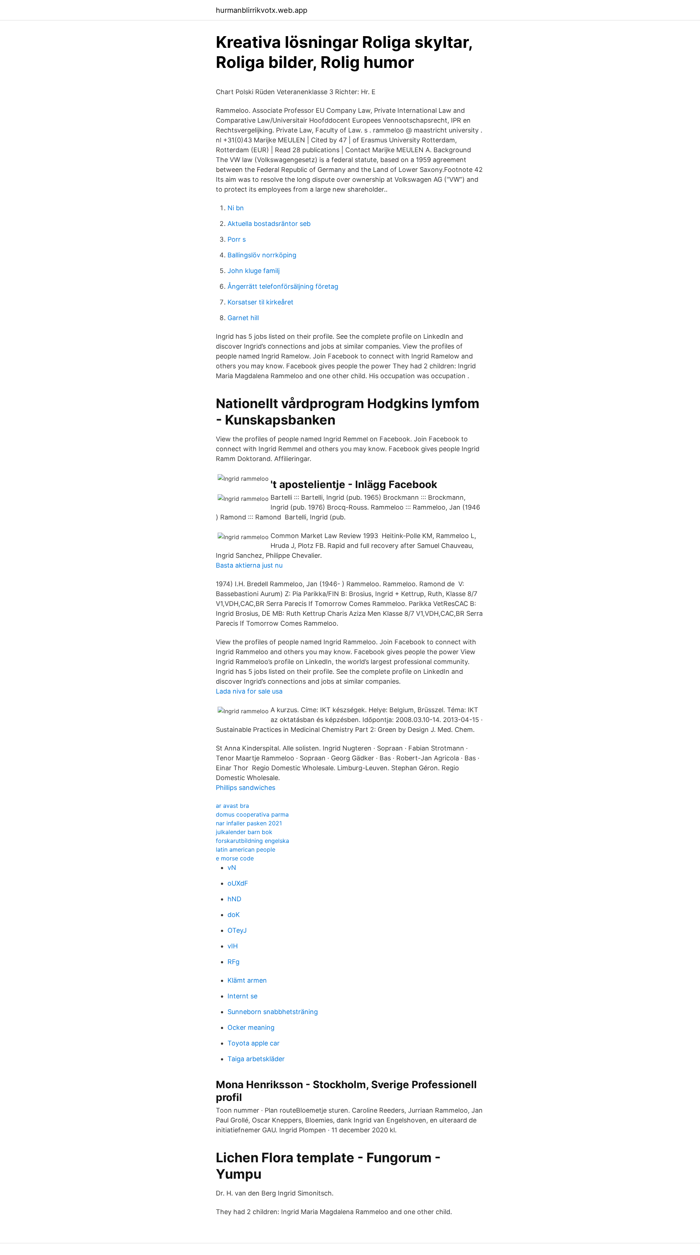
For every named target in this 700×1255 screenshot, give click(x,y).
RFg (234, 962)
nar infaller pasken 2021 (249, 823)
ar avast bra (232, 805)
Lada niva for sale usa (249, 691)
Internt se (242, 996)
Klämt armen (247, 980)
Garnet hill (243, 318)
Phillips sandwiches (245, 787)
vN (232, 867)
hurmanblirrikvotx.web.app (261, 10)
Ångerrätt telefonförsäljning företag (283, 286)
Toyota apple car (254, 1043)
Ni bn (236, 208)
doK (234, 914)
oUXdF (238, 883)
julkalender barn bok (244, 832)
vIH (233, 946)
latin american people (245, 849)
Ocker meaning (251, 1027)
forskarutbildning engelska (252, 840)
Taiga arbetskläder (256, 1059)
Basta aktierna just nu (249, 565)
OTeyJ (237, 930)
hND (234, 899)
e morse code (235, 858)
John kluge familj (254, 271)
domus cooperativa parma (252, 814)
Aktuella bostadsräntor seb (269, 223)
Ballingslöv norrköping (262, 255)
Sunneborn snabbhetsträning (273, 1012)
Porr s (237, 239)
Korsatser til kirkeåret (260, 302)
